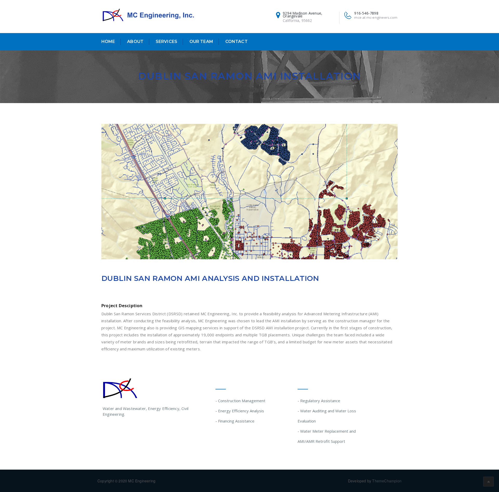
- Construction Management (240, 400)
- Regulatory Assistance (319, 400)
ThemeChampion (387, 480)
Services (166, 41)
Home (108, 41)
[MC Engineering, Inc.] (148, 15)
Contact (236, 41)
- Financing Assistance (234, 421)
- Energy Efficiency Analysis (239, 410)
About (135, 41)
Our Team (201, 41)
